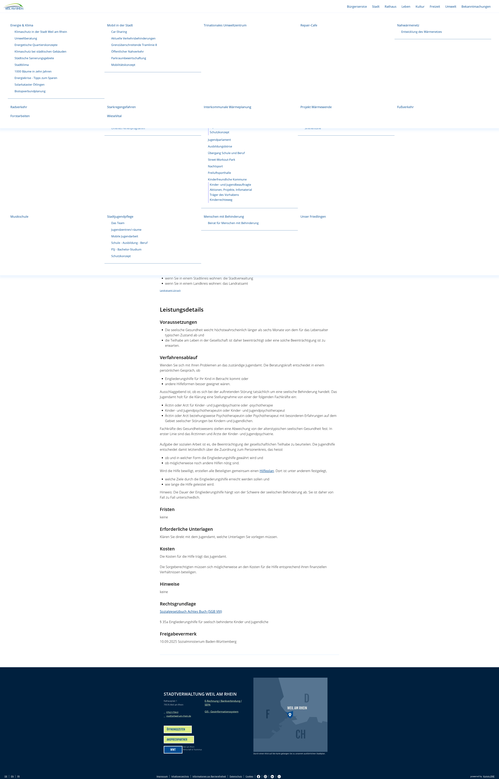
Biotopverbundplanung (30, 91)
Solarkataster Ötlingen (30, 84)
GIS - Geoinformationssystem (221, 711)
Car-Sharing (119, 32)
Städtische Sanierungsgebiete (34, 58)
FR (18, 776)
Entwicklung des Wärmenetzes (421, 32)
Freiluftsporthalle (219, 173)
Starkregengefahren (121, 107)
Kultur (420, 6)
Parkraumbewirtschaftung (128, 58)
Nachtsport (215, 166)
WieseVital (114, 116)
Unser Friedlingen (313, 216)
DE (6, 776)
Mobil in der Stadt (120, 25)
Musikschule (19, 216)
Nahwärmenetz (408, 25)
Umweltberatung (26, 38)
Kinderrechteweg (221, 200)
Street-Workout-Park (221, 159)
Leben (406, 6)
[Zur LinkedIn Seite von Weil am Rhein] (272, 776)
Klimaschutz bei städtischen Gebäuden (40, 51)
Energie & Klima (21, 25)
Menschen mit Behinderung (224, 216)
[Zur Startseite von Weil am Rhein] (13, 6)
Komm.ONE (488, 776)
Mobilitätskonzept (123, 65)
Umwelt (450, 6)
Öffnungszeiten (176, 729)
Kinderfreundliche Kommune (227, 179)
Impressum (162, 776)
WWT (173, 750)
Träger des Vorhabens (224, 195)
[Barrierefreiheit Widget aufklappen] (494, 276)
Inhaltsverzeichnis (180, 776)
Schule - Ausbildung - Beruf (129, 243)
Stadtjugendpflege (120, 216)
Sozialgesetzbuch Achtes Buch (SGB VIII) (191, 611)
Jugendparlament (219, 140)
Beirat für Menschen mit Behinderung (233, 223)
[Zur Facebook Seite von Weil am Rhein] (258, 776)
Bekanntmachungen (476, 6)
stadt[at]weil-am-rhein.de (178, 716)
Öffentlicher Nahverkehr (127, 51)
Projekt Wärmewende (316, 107)
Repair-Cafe (308, 25)
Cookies (249, 776)
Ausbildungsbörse (220, 146)
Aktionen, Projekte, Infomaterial (231, 190)
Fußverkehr (405, 107)
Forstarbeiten (20, 116)
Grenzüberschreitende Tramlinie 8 (134, 45)
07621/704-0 (172, 712)
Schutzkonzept (219, 132)
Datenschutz (236, 776)
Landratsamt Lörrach (170, 290)
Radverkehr (18, 107)
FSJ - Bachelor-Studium (126, 249)
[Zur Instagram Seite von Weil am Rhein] (265, 776)
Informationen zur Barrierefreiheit (209, 776)
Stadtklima (22, 65)
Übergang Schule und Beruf (226, 153)
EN (12, 776)
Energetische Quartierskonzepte (36, 45)
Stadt (375, 6)
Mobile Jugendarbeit (124, 236)
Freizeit (435, 6)
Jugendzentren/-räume (126, 229)
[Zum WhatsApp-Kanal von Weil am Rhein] (279, 776)
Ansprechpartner (177, 739)
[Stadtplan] (290, 715)
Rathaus (390, 6)
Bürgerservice (357, 6)
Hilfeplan (267, 471)
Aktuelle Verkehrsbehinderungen (133, 38)
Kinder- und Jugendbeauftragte (230, 184)
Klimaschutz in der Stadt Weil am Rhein (41, 32)
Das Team (117, 223)
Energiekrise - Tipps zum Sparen (36, 78)
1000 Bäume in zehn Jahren (33, 71)
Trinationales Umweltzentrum (225, 25)
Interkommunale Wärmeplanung (227, 107)
